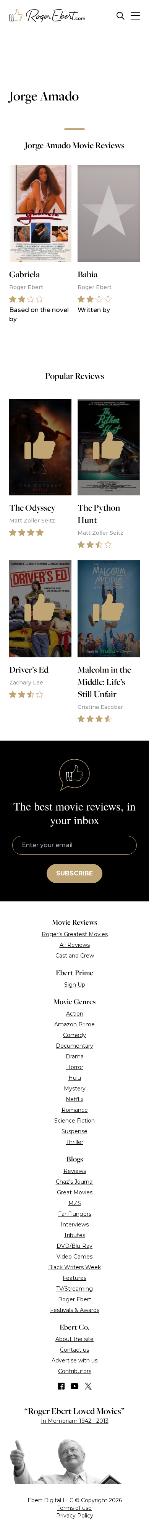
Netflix (74, 1099)
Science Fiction (74, 1120)
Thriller (74, 1142)
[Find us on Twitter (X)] (88, 1386)
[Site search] (121, 16)
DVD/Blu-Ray (74, 1245)
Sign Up (74, 984)
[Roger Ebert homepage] (47, 16)
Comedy (74, 1035)
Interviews (75, 1224)
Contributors (74, 1371)
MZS (74, 1203)
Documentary (74, 1045)
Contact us (74, 1349)
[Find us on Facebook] (61, 1386)
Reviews (74, 1171)
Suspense (74, 1131)
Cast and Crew (74, 955)
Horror (74, 1067)
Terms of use (74, 1507)
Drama (75, 1056)
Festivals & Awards (74, 1310)
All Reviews (75, 945)
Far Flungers (74, 1213)
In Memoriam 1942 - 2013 (75, 1420)
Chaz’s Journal (75, 1181)
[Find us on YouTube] (75, 1386)
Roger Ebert (74, 1299)
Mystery (75, 1088)
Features (74, 1278)
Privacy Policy (74, 1515)
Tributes (74, 1235)
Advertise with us (74, 1360)
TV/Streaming (74, 1288)
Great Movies (74, 1192)
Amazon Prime (74, 1024)
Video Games (74, 1256)
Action (74, 1013)
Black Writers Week (74, 1267)
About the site (74, 1339)
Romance (75, 1110)
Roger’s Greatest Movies (75, 934)
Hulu (74, 1077)
